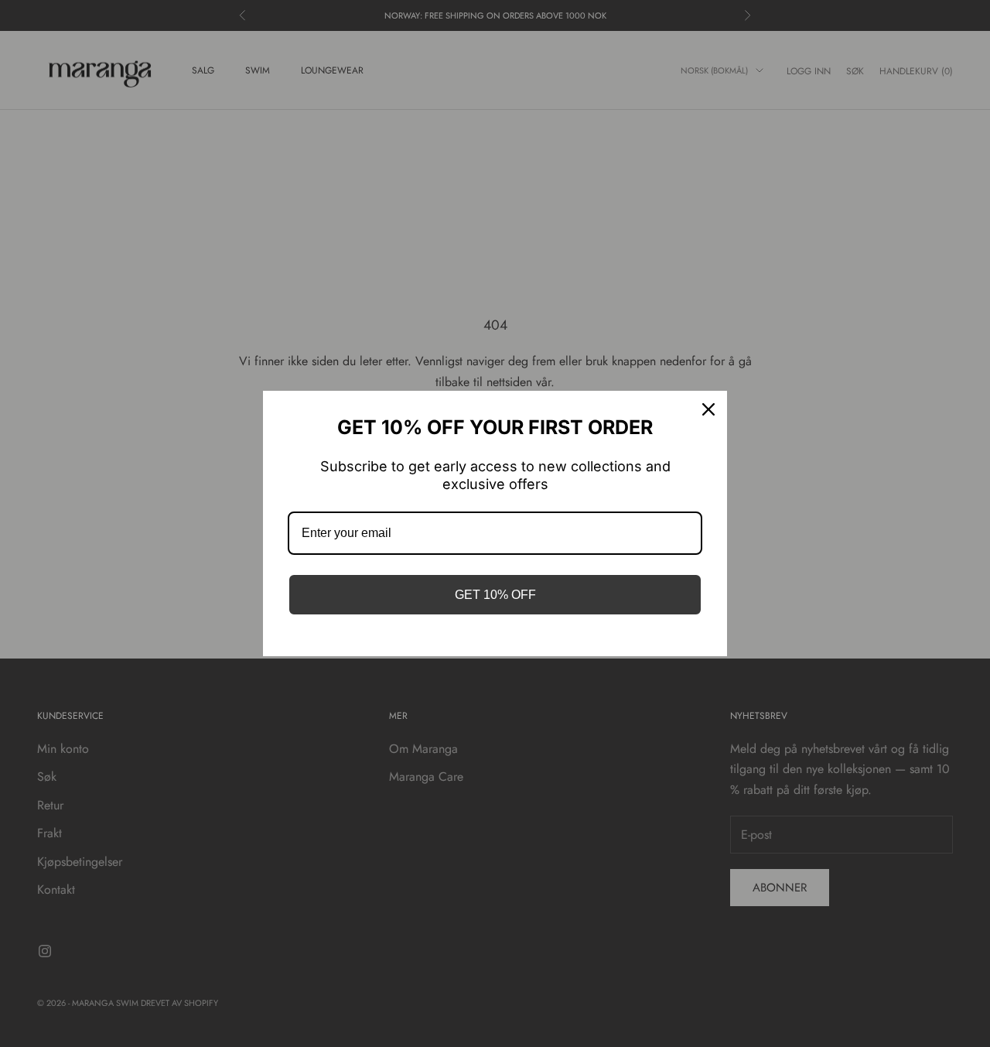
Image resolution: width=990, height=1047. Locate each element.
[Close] (708, 409)
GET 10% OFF (495, 594)
